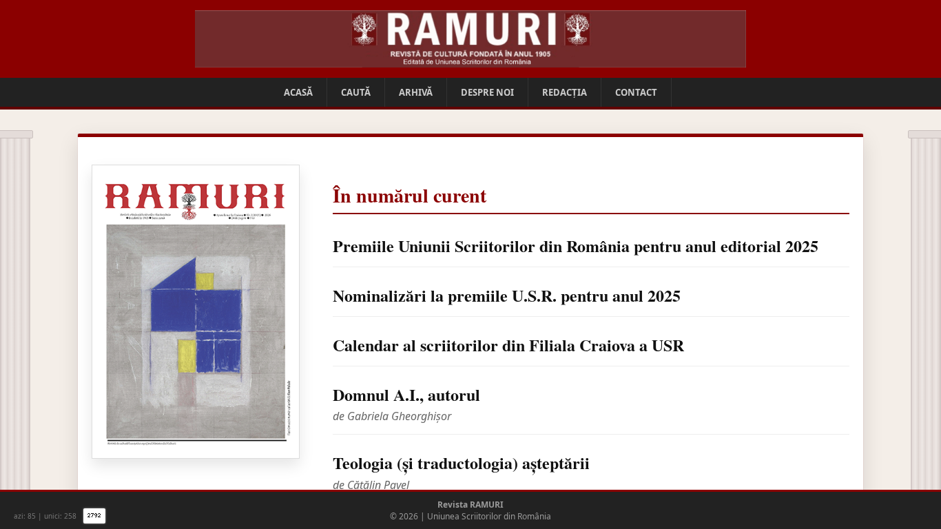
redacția (564, 92)
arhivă (416, 92)
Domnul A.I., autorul (406, 394)
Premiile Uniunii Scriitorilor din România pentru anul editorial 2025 (575, 245)
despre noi (487, 92)
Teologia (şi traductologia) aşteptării (461, 462)
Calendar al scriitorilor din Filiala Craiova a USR (508, 344)
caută (356, 92)
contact (636, 92)
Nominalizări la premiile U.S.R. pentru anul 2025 (507, 295)
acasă (298, 92)
